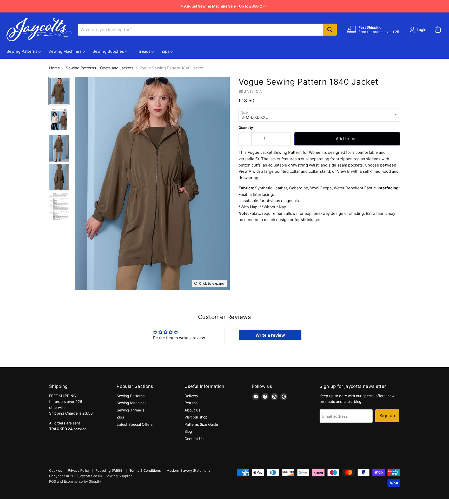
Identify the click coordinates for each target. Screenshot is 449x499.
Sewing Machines (65, 51)
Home (54, 68)
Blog (188, 431)
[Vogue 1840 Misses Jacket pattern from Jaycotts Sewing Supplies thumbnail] (59, 91)
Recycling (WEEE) (109, 470)
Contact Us (193, 438)
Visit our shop (196, 417)
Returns (190, 403)
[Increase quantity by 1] (284, 138)
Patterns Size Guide (201, 424)
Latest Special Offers (135, 424)
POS (52, 481)
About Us (192, 410)
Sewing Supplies (109, 51)
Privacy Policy (79, 470)
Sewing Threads (130, 410)
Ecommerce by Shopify (82, 481)
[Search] (330, 30)
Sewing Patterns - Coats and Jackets (100, 68)
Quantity (246, 128)
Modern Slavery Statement (188, 470)
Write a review (270, 335)
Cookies (55, 470)
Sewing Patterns (22, 51)
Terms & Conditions (145, 470)
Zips (165, 51)
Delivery (191, 396)
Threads (143, 51)
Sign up (387, 415)
